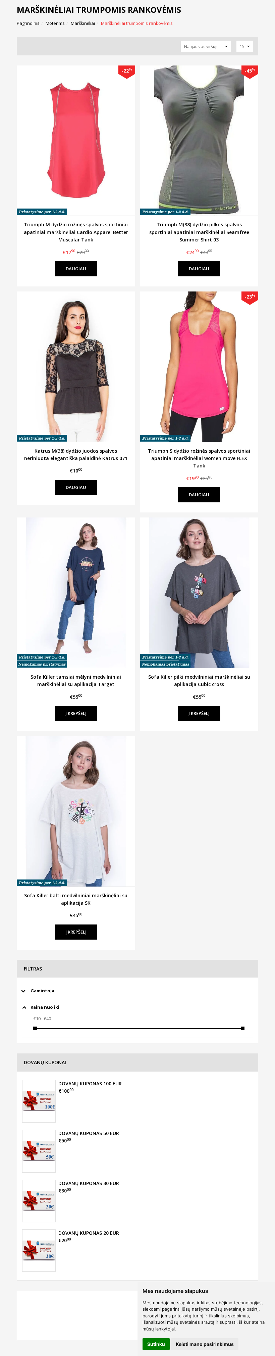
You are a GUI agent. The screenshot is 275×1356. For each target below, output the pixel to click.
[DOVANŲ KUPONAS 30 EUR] (39, 1201)
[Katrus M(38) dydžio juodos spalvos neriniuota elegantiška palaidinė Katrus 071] (76, 366)
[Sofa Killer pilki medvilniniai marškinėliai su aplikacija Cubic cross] (199, 592)
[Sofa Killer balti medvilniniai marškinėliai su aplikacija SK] (76, 811)
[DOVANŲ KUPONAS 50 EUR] (39, 1151)
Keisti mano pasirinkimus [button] (205, 1344)
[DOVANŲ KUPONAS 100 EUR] (39, 1101)
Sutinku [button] (156, 1344)
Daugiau (76, 269)
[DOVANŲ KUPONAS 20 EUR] (39, 1250)
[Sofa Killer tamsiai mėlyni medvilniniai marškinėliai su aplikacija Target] (76, 592)
